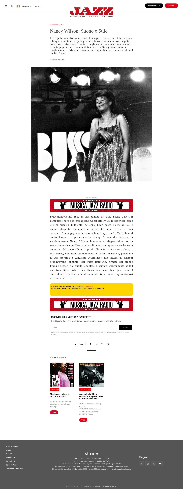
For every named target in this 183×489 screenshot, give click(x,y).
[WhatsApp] (107, 344)
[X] (96, 344)
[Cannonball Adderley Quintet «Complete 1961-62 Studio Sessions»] (91, 375)
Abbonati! (88, 287)
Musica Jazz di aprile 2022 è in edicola (60, 395)
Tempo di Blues (57, 25)
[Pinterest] (101, 344)
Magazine (55, 389)
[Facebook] (90, 344)
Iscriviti (125, 327)
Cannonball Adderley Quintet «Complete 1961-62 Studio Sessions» (91, 396)
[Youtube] (160, 463)
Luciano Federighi (58, 59)
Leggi (54, 412)
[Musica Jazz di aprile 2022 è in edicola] (62, 375)
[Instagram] (147, 463)
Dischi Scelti (85, 389)
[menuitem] (18, 6)
